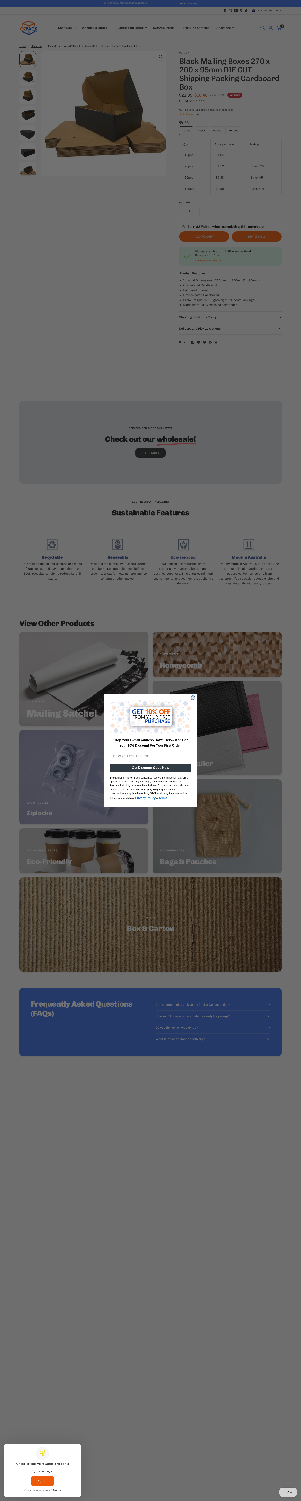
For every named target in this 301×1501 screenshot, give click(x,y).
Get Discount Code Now (150, 768)
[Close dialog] (193, 698)
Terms (162, 798)
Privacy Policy (145, 798)
